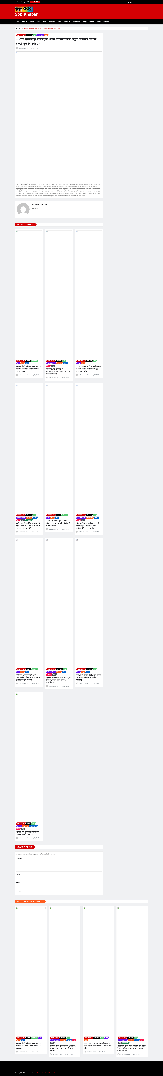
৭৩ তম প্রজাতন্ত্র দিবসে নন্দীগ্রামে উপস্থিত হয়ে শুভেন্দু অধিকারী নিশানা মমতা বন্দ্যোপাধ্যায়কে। (41, 28)
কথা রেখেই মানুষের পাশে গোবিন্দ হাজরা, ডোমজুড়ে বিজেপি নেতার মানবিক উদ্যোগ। (88, 677)
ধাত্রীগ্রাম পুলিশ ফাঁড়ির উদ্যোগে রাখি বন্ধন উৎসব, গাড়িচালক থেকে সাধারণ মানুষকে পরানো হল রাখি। (28, 525)
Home (18, 28)
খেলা (59, 22)
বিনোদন (66, 22)
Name (18, 874)
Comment (19, 858)
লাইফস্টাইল (76, 22)
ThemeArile (52, 1073)
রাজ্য (23, 22)
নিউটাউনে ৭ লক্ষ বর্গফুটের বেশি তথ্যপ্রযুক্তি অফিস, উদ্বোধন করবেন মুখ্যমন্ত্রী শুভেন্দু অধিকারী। (28, 677)
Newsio (44, 1073)
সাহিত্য (92, 22)
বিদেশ (44, 22)
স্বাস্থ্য (85, 22)
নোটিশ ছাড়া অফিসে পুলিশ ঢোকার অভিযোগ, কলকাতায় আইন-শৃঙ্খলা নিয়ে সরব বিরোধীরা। (58, 523)
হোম (17, 22)
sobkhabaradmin (23, 48)
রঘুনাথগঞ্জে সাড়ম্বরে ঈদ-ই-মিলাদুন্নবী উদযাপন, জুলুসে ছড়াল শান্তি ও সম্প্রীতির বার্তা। (58, 679)
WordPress (37, 1073)
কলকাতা (32, 22)
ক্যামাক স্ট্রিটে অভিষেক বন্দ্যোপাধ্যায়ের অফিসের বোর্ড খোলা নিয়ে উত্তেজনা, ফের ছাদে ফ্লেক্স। (28, 368)
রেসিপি (99, 22)
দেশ (38, 22)
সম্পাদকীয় (106, 22)
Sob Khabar (26, 14)
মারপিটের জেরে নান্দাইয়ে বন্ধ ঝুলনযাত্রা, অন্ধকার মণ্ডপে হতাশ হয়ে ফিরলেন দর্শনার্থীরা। (58, 371)
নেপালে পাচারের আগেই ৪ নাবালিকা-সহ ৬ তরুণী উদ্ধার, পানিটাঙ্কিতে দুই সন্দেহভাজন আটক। (88, 368)
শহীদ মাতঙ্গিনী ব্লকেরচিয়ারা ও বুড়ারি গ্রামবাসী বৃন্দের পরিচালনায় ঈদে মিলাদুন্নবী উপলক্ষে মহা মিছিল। (87, 525)
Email (18, 882)
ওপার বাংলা (52, 22)
